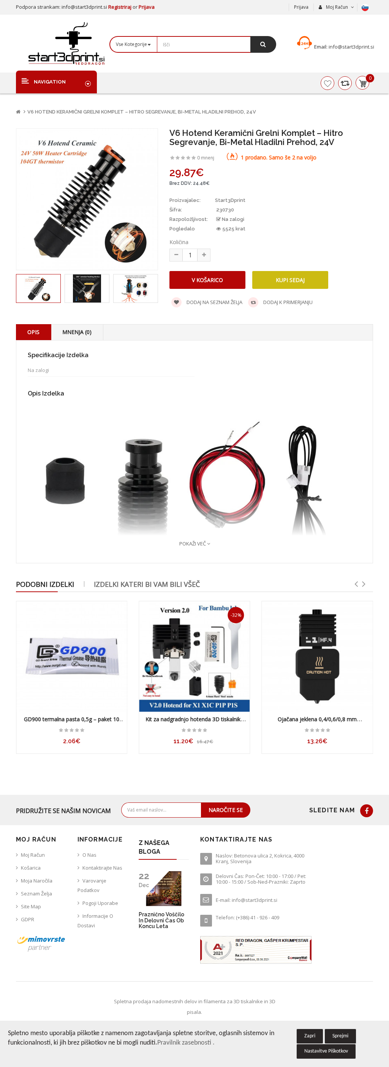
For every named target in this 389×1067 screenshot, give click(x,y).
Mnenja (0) (77, 332)
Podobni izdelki (45, 584)
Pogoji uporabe (100, 903)
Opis (33, 332)
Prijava (147, 6)
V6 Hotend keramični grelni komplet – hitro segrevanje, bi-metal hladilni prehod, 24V (141, 112)
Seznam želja (36, 893)
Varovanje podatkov (91, 885)
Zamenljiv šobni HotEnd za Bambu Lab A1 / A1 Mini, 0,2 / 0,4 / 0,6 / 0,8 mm (317, 723)
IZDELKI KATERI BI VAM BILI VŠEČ (147, 584)
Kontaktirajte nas (102, 867)
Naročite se (226, 809)
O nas (89, 854)
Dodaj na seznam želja (213, 302)
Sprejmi (340, 1036)
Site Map (31, 906)
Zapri (309, 1036)
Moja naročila (36, 880)
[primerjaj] (345, 83)
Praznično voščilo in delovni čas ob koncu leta (161, 920)
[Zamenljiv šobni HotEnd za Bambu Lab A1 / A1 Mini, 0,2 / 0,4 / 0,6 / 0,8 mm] (317, 656)
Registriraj (120, 6)
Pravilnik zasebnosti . (186, 1043)
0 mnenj (205, 157)
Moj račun (33, 854)
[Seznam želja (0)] (327, 83)
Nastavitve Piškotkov (326, 1051)
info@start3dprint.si (350, 46)
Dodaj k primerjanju (287, 302)
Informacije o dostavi (95, 921)
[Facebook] (366, 810)
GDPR (27, 919)
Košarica (31, 867)
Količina (178, 242)
